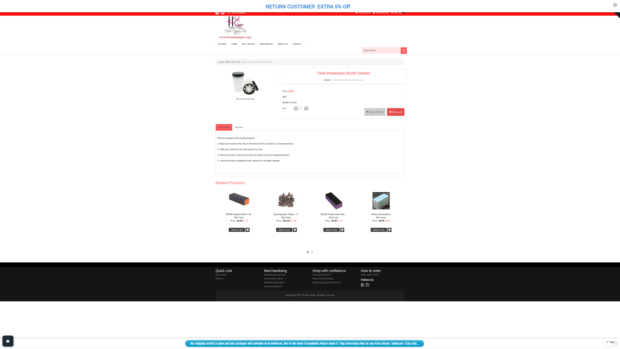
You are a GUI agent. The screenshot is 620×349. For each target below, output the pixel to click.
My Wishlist (364, 12)
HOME (234, 43)
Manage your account (275, 274)
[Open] (7, 341)
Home (221, 61)
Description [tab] (224, 127)
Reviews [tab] (239, 127)
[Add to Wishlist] (374, 108)
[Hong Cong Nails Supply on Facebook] (217, 12)
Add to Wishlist (375, 112)
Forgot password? (273, 286)
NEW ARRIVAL (266, 43)
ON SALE (222, 43)
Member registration (274, 282)
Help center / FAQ (370, 274)
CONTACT (297, 43)
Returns (219, 278)
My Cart (398, 12)
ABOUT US (283, 43)
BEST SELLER (248, 43)
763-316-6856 (237, 12)
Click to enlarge (247, 98)
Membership (382, 12)
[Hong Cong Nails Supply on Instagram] (223, 12)
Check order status (273, 278)
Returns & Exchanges (323, 278)
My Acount (221, 274)
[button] (615, 5)
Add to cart (396, 112)
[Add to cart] (395, 108)
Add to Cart (237, 229)
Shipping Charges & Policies (326, 282)
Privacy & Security (321, 274)
